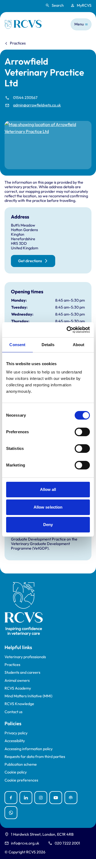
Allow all (48, 489)
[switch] (82, 432)
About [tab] (79, 344)
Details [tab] (48, 344)
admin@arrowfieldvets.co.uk (37, 105)
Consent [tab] (17, 344)
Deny (48, 524)
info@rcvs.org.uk (25, 843)
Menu (79, 24)
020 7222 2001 (67, 843)
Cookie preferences (21, 780)
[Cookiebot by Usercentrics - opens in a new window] (68, 329)
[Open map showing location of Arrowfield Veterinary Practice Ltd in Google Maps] (48, 145)
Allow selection (48, 507)
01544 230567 (25, 97)
